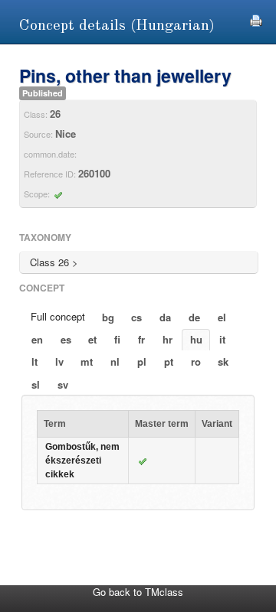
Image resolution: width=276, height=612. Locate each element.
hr (167, 339)
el (222, 317)
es (66, 339)
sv (63, 384)
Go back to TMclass (138, 591)
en (37, 339)
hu (196, 339)
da (165, 317)
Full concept (58, 316)
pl (141, 361)
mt (86, 361)
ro (196, 361)
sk (223, 361)
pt (168, 361)
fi (117, 339)
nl (115, 361)
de (194, 317)
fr (141, 339)
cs (136, 317)
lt (34, 361)
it (222, 339)
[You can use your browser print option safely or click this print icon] (256, 18)
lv (59, 361)
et (92, 339)
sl (35, 384)
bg (108, 317)
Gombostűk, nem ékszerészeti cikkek (82, 460)
